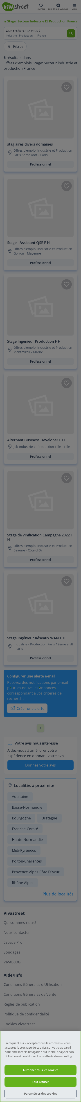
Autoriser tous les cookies (40, 1070)
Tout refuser (40, 1082)
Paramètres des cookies (40, 1093)
